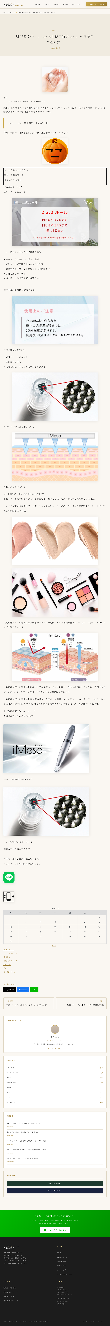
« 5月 (54, 945)
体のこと (7, 957)
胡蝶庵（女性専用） (55, 1183)
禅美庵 (65, 4)
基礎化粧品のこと (10, 960)
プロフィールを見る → (55, 1048)
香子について (77, 4)
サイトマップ (61, 1270)
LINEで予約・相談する (56, 1230)
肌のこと (12, 12)
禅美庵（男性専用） (55, 1190)
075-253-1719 (64, 1298)
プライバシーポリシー (64, 1274)
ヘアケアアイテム (10, 953)
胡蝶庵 (56, 4)
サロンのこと (8, 949)
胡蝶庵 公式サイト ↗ (10, 1292)
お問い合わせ (61, 1266)
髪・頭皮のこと (9, 972)
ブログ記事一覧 (62, 1257)
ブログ (46, 4)
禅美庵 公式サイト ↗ (10, 1301)
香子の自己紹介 (62, 1261)
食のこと (7, 968)
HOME (37, 4)
